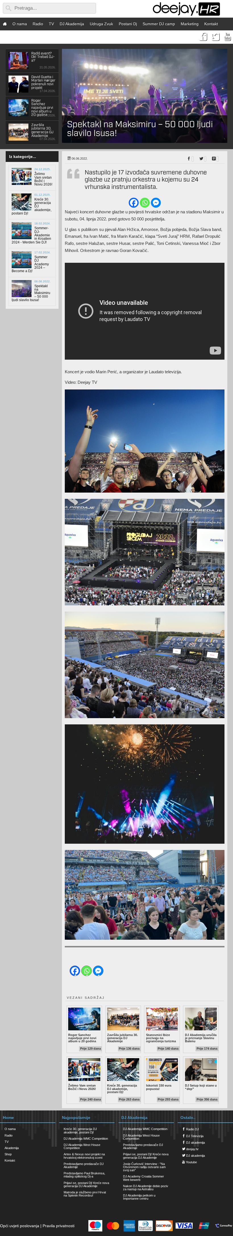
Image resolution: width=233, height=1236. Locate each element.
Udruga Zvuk (101, 24)
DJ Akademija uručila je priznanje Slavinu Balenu (201, 1038)
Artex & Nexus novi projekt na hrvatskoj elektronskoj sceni (84, 1155)
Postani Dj (128, 24)
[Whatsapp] (145, 203)
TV (51, 24)
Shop (8, 1154)
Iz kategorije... (22, 156)
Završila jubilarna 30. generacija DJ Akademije (123, 1038)
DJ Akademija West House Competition (82, 1146)
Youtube (191, 1162)
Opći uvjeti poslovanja (19, 1226)
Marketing (190, 24)
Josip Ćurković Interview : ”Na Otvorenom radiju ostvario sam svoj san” (144, 1167)
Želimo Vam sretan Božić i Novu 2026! (84, 1087)
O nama (20, 24)
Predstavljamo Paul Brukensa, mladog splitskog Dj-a (84, 1175)
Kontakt (211, 24)
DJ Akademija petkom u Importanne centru (139, 1197)
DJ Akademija (72, 24)
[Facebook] (134, 203)
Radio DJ (192, 1129)
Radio (38, 24)
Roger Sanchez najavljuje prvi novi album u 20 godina (84, 1038)
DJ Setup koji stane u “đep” (201, 1087)
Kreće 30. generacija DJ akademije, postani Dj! (123, 1089)
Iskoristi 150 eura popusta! (162, 1087)
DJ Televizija (194, 1136)
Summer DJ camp (159, 24)
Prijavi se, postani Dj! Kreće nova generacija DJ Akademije (86, 1184)
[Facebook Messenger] (156, 203)
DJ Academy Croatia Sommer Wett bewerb (143, 1178)
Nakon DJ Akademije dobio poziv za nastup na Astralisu (145, 1187)
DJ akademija (195, 1142)
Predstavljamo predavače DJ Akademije (84, 1165)
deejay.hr (192, 1149)
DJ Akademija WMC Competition (86, 1138)
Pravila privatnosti (58, 1226)
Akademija (12, 1148)
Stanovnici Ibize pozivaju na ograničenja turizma (162, 1038)
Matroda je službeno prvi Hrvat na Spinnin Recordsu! (85, 1194)
